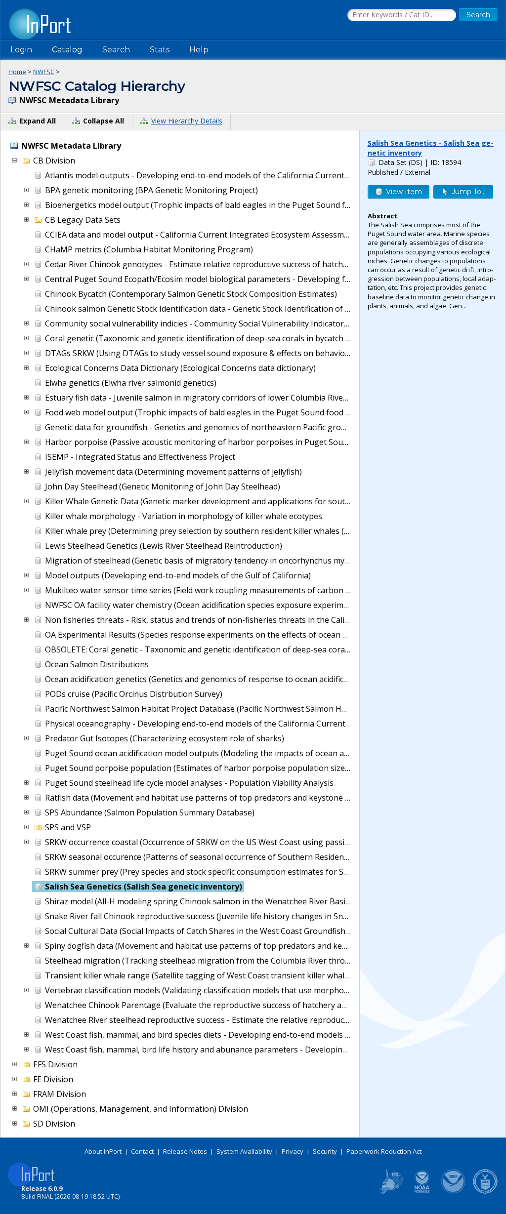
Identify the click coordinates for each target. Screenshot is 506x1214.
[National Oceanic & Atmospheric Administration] (453, 1191)
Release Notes (185, 1151)
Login (21, 49)
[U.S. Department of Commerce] (485, 1191)
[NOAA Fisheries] (422, 1191)
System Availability (244, 1151)
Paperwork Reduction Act (384, 1151)
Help (199, 49)
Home (17, 71)
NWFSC (43, 71)
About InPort (103, 1151)
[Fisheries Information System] (390, 1191)
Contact (142, 1151)
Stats (159, 49)
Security (325, 1151)
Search (116, 49)
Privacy (292, 1151)
